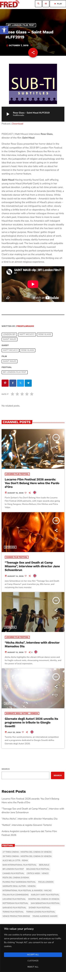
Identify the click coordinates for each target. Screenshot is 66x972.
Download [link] (17, 123)
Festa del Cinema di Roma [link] (16, 877)
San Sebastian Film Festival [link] (45, 903)
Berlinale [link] (44, 865)
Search (6, 769)
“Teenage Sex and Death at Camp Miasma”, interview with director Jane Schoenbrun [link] (32, 566)
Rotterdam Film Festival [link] (15, 903)
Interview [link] (10, 547)
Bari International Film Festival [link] (20, 865)
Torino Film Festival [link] (13, 912)
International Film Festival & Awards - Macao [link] (27, 890)
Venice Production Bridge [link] (16, 916)
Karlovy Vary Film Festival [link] (45, 895)
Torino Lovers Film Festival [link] (40, 912)
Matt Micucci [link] (27, 334)
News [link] (8, 464)
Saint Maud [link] (9, 339)
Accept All (33, 954)
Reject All (33, 967)
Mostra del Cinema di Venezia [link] (43, 899)
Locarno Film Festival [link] (17, 474)
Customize (32, 961)
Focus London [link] (45, 882)
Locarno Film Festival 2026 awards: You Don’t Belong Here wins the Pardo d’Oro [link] (32, 483)
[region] (33, 948)
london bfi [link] (9, 334)
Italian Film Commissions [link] (16, 895)
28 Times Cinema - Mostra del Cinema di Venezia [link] (27, 856)
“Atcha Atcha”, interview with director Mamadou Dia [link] (32, 644)
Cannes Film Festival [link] (17, 557)
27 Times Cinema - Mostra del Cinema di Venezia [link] (27, 852)
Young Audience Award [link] (45, 916)
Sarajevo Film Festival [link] (14, 907)
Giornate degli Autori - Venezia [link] (22, 713)
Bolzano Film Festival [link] (37, 869)
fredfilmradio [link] (25, 326)
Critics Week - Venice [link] (38, 873)
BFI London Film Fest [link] (21, 25)
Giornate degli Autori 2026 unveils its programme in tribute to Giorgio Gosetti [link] (31, 722)
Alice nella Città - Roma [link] (15, 860)
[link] (4, 30)
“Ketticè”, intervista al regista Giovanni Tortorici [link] (27, 825)
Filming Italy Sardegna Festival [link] (19, 882)
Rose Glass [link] (44, 334)
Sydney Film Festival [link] (39, 907)
